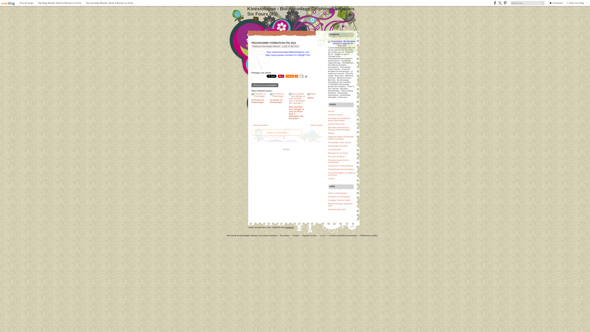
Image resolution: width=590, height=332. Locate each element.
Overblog (289, 227)
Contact (331, 179)
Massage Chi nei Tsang (338, 153)
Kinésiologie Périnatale (338, 146)
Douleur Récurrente (336, 124)
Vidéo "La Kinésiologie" (338, 193)
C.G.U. (323, 236)
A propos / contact (335, 115)
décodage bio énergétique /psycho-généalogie (339, 119)
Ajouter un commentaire (277, 133)
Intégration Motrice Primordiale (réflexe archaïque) (341, 138)
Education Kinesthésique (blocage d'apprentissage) (339, 128)
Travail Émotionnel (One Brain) (341, 169)
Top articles (284, 236)
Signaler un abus (309, 236)
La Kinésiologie (334, 149)
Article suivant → (317, 125)
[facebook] (495, 3)
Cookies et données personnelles (343, 236)
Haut (287, 149)
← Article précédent (260, 125)
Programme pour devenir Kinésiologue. (338, 161)
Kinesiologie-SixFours (248, 236)
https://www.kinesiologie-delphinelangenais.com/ (288, 52)
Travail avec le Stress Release (340, 166)
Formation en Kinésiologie (339, 197)
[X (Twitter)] (500, 3)
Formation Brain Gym (337, 209)
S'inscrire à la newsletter (265, 85)
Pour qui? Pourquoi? (336, 157)
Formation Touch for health (339, 200)
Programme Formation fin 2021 (274, 43)
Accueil (331, 111)
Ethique (331, 133)
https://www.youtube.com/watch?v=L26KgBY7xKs (288, 55)
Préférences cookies (369, 236)
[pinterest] (505, 3)
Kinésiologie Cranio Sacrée (339, 142)
